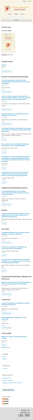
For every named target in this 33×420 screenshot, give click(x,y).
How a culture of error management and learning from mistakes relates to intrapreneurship (15, 144)
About (22, 14)
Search (16, 20)
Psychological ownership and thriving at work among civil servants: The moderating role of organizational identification (16, 129)
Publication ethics (6, 378)
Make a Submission (8, 390)
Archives (16, 14)
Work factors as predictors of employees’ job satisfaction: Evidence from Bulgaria (14, 247)
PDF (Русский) (7, 71)
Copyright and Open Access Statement (12, 382)
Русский (4, 359)
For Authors (5, 368)
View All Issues (5, 347)
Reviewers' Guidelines (7, 380)
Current (10, 14)
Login (29, 1)
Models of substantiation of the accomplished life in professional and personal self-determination (16, 284)
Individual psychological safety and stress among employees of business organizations (15, 234)
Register (24, 1)
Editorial (4, 65)
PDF (5, 139)
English (4, 356)
